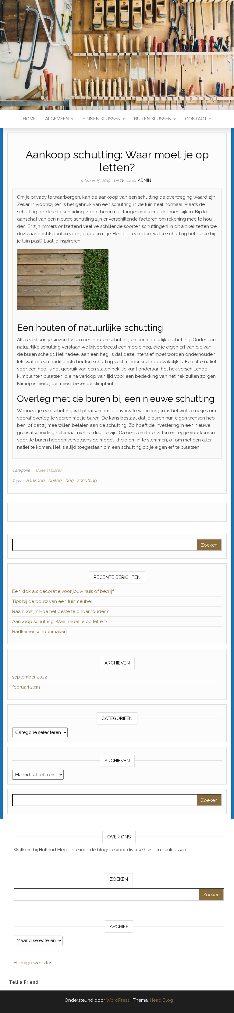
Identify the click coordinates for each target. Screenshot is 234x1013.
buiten (55, 480)
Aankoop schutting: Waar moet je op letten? (60, 621)
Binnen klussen (102, 119)
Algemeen (57, 119)
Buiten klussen (153, 119)
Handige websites (33, 962)
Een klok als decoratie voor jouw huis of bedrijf (63, 591)
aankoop (35, 480)
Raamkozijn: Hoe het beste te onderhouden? (60, 611)
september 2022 (29, 677)
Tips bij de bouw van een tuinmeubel (52, 601)
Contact (196, 119)
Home (29, 119)
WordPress (117, 1000)
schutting (87, 480)
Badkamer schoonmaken (39, 631)
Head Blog (161, 1000)
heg (69, 480)
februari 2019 (26, 687)
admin (144, 180)
